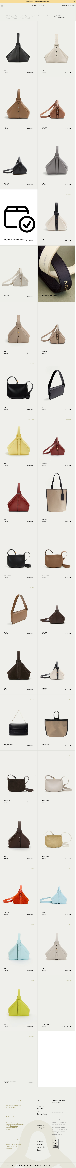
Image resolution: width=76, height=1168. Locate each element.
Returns (40, 1108)
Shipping (40, 1106)
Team (39, 1150)
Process (40, 1144)
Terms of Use (42, 1114)
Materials (40, 1142)
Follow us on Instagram (42, 1126)
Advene (8, 1165)
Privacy (40, 1117)
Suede (6, 689)
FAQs (39, 1111)
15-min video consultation (12, 1127)
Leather (6, 71)
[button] (73, 5)
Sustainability (42, 1147)
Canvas (44, 240)
